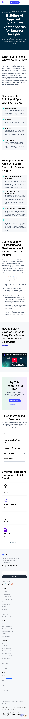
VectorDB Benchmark (7, 628)
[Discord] (14, 566)
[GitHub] (11, 566)
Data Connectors (6, 658)
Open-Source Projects (7, 626)
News (3, 680)
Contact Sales (5, 688)
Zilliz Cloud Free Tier (6, 596)
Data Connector (7, 12)
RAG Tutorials (5, 633)
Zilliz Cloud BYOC (6, 594)
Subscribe (14, 577)
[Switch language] (22, 2)
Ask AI (24, 715)
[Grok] (9, 584)
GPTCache (4, 609)
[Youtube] (2, 566)
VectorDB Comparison (7, 650)
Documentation (5, 623)
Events (3, 685)
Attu (3, 611)
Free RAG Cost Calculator (8, 631)
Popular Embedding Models (8, 656)
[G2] (16, 566)
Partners (4, 683)
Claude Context (5, 606)
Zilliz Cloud (4, 591)
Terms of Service (6, 701)
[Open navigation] (26, 2)
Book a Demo (13, 404)
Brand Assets (5, 690)
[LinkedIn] (5, 566)
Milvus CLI (4, 614)
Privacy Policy (14, 701)
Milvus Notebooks (6, 636)
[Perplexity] (6, 584)
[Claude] (12, 584)
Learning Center (5, 645)
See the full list (13, 542)
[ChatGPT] (2, 584)
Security (21, 701)
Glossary (4, 661)
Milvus (3, 601)
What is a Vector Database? (8, 666)
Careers (3, 678)
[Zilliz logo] (4, 2)
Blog (3, 643)
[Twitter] (8, 566)
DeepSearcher (5, 604)
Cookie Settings (5, 703)
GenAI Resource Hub (6, 648)
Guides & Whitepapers (7, 653)
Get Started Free (14, 2)
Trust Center (5, 668)
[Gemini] (15, 584)
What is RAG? (5, 663)
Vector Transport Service (8, 616)
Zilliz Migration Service (7, 599)
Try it (5, 492)
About (3, 675)
